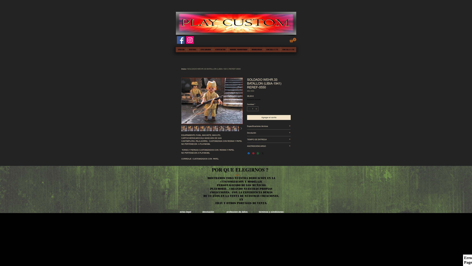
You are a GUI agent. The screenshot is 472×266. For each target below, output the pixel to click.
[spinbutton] (253, 109)
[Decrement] (249, 109)
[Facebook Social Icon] (180, 40)
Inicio (183, 69)
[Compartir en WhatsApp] (258, 153)
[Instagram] (190, 40)
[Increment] (256, 109)
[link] (292, 40)
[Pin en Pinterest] (253, 153)
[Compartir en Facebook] (248, 153)
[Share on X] (262, 153)
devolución (208, 211)
